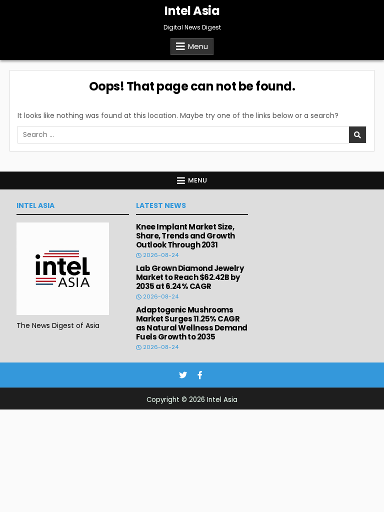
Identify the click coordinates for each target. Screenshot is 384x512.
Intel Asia (192, 10)
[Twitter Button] (183, 375)
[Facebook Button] (200, 375)
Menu (198, 46)
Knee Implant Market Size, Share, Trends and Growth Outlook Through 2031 (185, 236)
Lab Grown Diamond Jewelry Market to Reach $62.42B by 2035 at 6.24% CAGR (190, 277)
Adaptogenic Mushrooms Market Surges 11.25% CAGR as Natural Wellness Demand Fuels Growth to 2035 (192, 323)
